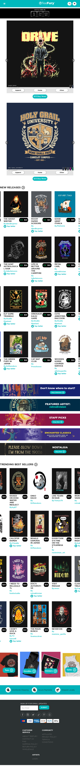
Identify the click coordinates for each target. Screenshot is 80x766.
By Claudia (14, 543)
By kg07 (13, 507)
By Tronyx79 (57, 500)
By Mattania (60, 226)
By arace (55, 588)
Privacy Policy (49, 737)
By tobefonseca (10, 271)
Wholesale (28, 749)
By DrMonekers (10, 366)
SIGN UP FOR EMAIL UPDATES (33, 703)
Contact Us (28, 739)
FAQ (24, 741)
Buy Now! (40, 96)
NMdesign (13, 169)
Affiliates (47, 734)
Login (35, 759)
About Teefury (29, 736)
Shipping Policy (30, 744)
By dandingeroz (10, 224)
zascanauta (14, 87)
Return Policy (29, 747)
